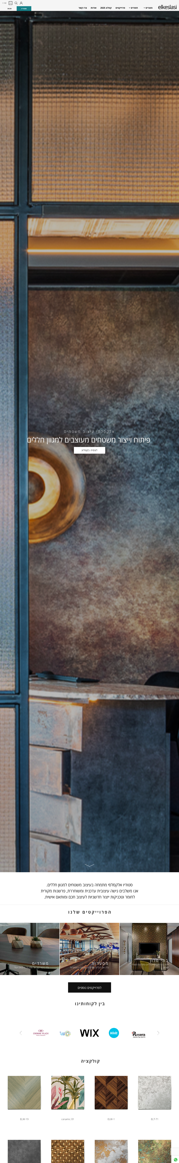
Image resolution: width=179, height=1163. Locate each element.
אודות (93, 7)
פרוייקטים (120, 7)
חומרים (134, 7)
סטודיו (24, 8)
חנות (10, 8)
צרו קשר (83, 7)
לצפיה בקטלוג (89, 450)
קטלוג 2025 (106, 7)
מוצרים (149, 7)
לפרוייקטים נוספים (89, 987)
